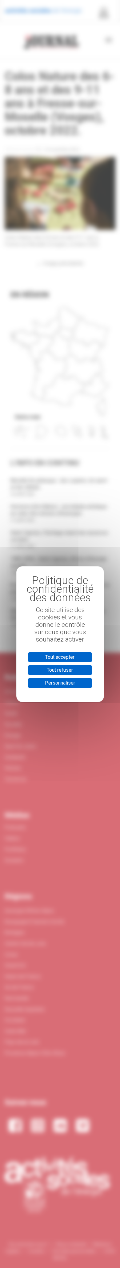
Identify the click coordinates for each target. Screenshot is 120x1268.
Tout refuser (60, 670)
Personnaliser (60, 683)
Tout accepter (59, 657)
